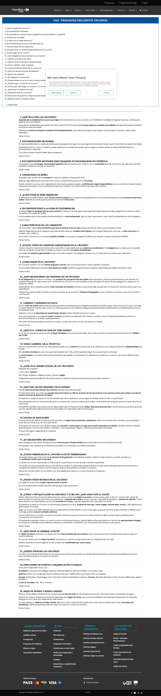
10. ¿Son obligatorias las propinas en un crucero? (25, 56)
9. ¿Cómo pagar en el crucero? (17, 53)
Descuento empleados (32, 653)
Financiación (58, 639)
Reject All (73, 93)
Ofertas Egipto (89, 647)
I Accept (106, 93)
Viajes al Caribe (119, 634)
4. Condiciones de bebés (15, 37)
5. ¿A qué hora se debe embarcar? (19, 40)
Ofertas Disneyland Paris (93, 643)
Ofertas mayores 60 (91, 651)
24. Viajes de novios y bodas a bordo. (20, 99)
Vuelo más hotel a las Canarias (122, 653)
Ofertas (145, 10)
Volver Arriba (24, 136)
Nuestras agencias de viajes (35, 631)
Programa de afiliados (32, 644)
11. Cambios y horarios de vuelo (18, 59)
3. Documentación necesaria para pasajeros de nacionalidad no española (35, 34)
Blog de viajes (29, 648)
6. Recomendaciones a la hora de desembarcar (24, 43)
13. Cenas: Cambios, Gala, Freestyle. (19, 65)
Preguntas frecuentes (62, 644)
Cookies (56, 660)
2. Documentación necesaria (16, 31)
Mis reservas (110, 3)
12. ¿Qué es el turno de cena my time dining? (23, 62)
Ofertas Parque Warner (93, 638)
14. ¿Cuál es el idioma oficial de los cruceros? (23, 68)
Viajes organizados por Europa (123, 646)
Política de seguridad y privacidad (63, 654)
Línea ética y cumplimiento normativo (64, 665)
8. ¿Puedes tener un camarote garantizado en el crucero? (28, 49)
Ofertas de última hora (93, 634)
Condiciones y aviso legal (63, 648)
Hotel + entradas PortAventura (120, 639)
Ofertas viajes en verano (93, 656)
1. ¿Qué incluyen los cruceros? (17, 28)
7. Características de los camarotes (19, 46)
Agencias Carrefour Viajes (129, 3)
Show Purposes (56, 93)
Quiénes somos (29, 635)
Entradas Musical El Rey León (123, 660)
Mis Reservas (58, 635)
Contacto (57, 631)
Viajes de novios (120, 666)
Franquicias (28, 639)
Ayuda (146, 3)
